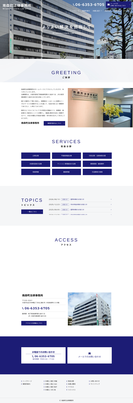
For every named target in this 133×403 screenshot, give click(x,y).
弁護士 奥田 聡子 (51, 387)
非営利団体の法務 (36, 164)
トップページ (74, 11)
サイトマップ (95, 384)
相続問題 (36, 172)
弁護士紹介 (96, 11)
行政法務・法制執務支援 (97, 155)
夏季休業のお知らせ (77, 199)
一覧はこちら (32, 211)
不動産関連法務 (66, 155)
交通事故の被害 (97, 172)
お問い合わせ (95, 381)
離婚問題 (66, 172)
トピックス (72, 390)
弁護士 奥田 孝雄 (51, 381)
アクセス (127, 11)
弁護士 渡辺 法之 (51, 384)
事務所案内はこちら (54, 123)
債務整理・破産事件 (97, 164)
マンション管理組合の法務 (66, 164)
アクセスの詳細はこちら (34, 323)
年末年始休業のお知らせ (79, 204)
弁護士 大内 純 (50, 390)
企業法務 (36, 155)
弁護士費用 (117, 11)
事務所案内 (86, 11)
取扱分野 (108, 11)
